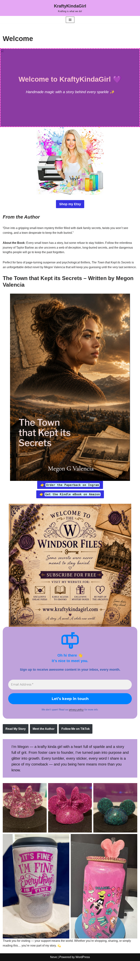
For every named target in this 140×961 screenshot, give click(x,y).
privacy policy (76, 709)
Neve (53, 957)
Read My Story (15, 728)
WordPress (82, 957)
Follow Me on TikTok (75, 728)
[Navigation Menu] (70, 20)
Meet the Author (44, 728)
